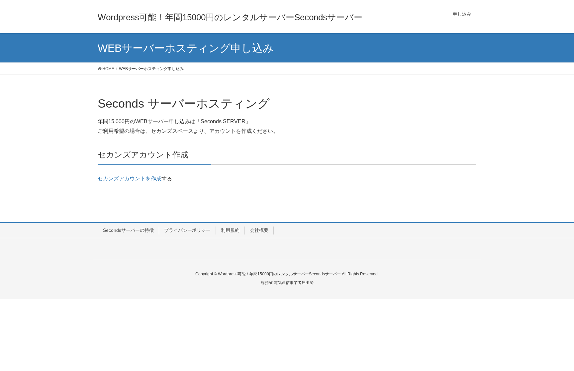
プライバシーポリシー (187, 230)
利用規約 (230, 230)
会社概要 (259, 230)
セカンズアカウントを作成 (129, 178)
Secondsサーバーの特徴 (128, 230)
